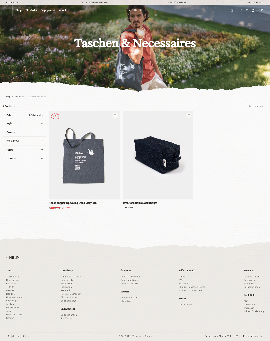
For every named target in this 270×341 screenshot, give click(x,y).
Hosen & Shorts (14, 297)
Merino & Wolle (14, 314)
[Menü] (7, 10)
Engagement (48, 10)
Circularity (31, 10)
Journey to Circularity (71, 276)
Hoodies (10, 293)
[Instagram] (13, 336)
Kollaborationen (252, 287)
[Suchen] (262, 10)
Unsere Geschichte (130, 276)
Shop (19, 10)
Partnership (249, 283)
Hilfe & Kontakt (13, 2)
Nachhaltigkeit (68, 280)
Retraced (65, 290)
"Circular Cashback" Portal (192, 287)
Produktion (66, 287)
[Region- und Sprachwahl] (232, 10)
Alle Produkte (12, 276)
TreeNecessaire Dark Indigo (140, 202)
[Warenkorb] (253, 10)
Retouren (183, 283)
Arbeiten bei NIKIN (129, 283)
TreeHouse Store (129, 280)
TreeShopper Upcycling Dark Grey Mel (73, 202)
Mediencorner (186, 304)
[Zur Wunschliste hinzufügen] (115, 115)
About (62, 10)
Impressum (249, 308)
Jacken (9, 311)
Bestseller (11, 283)
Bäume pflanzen (69, 314)
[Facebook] (8, 336)
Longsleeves (12, 307)
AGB (246, 301)
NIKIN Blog (126, 301)
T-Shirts (10, 287)
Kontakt (182, 276)
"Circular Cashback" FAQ (191, 290)
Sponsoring (249, 280)
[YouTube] (18, 336)
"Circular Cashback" (71, 293)
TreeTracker (67, 318)
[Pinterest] (24, 336)
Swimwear (11, 300)
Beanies (10, 290)
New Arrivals (12, 280)
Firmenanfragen (252, 276)
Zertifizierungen (68, 300)
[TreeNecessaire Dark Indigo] (158, 155)
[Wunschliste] (247, 10)
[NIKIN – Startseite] (12, 257)
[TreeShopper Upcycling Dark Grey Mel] (84, 155)
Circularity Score (69, 297)
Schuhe (10, 318)
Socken (10, 304)
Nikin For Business (256, 2)
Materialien (66, 283)
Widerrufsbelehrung (254, 311)
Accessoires (19, 97)
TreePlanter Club (129, 297)
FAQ (181, 280)
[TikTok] (29, 336)
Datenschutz (250, 304)
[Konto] (241, 10)
